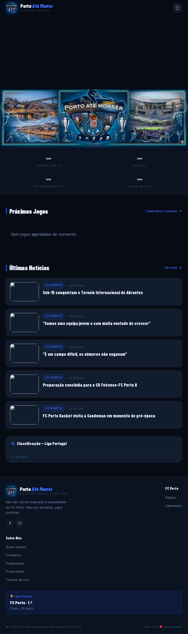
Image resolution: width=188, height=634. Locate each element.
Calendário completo (161, 211)
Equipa (170, 497)
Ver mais (170, 267)
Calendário (173, 506)
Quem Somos (16, 547)
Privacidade (15, 571)
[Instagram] (20, 523)
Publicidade (15, 563)
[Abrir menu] (177, 7)
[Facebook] (10, 523)
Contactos (14, 555)
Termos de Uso (17, 580)
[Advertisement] (94, 52)
